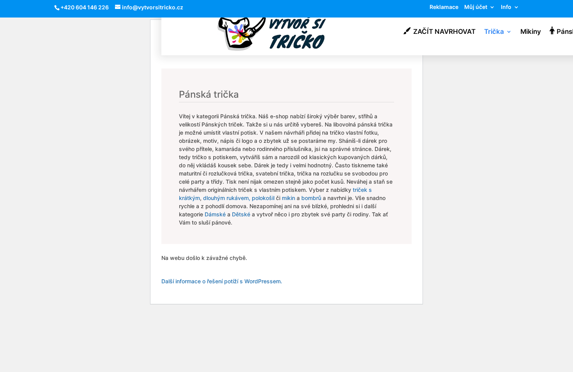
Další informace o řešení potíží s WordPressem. (221, 281)
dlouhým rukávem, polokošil (238, 198)
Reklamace (444, 7)
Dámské (215, 214)
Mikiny (530, 32)
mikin (288, 198)
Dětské (241, 214)
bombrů (311, 198)
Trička (494, 32)
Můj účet (475, 7)
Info (506, 7)
